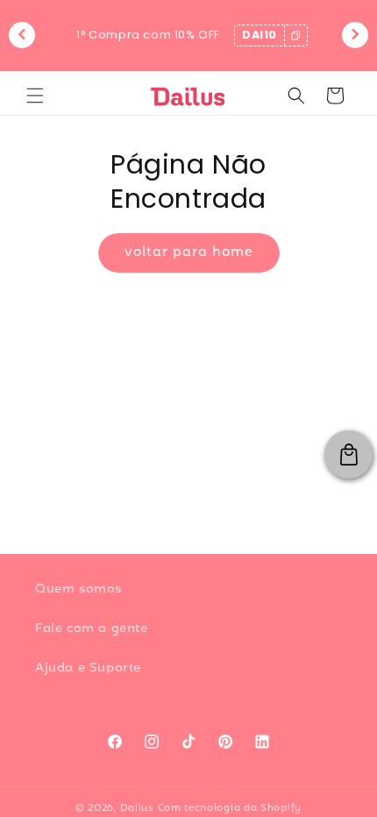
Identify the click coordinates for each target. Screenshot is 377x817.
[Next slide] (355, 35)
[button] (35, 95)
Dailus (137, 808)
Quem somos (78, 589)
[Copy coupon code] (295, 35)
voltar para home (188, 252)
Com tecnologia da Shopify (230, 808)
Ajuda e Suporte (88, 668)
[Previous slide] (22, 35)
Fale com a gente (91, 629)
